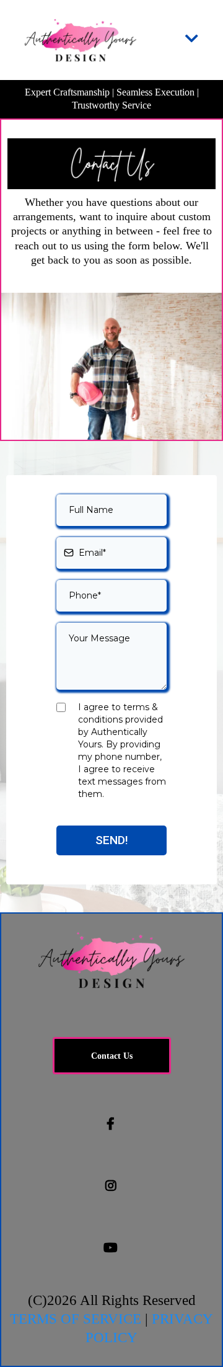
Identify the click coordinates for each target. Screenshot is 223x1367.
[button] (191, 40)
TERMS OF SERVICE (75, 1319)
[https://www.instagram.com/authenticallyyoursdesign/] (111, 1185)
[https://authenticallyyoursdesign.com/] (80, 40)
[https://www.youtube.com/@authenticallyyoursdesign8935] (111, 1248)
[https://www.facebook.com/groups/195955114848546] (111, 1123)
